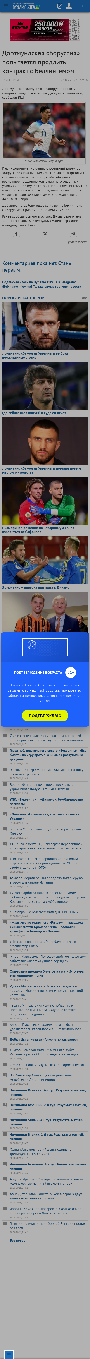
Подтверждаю (45, 715)
